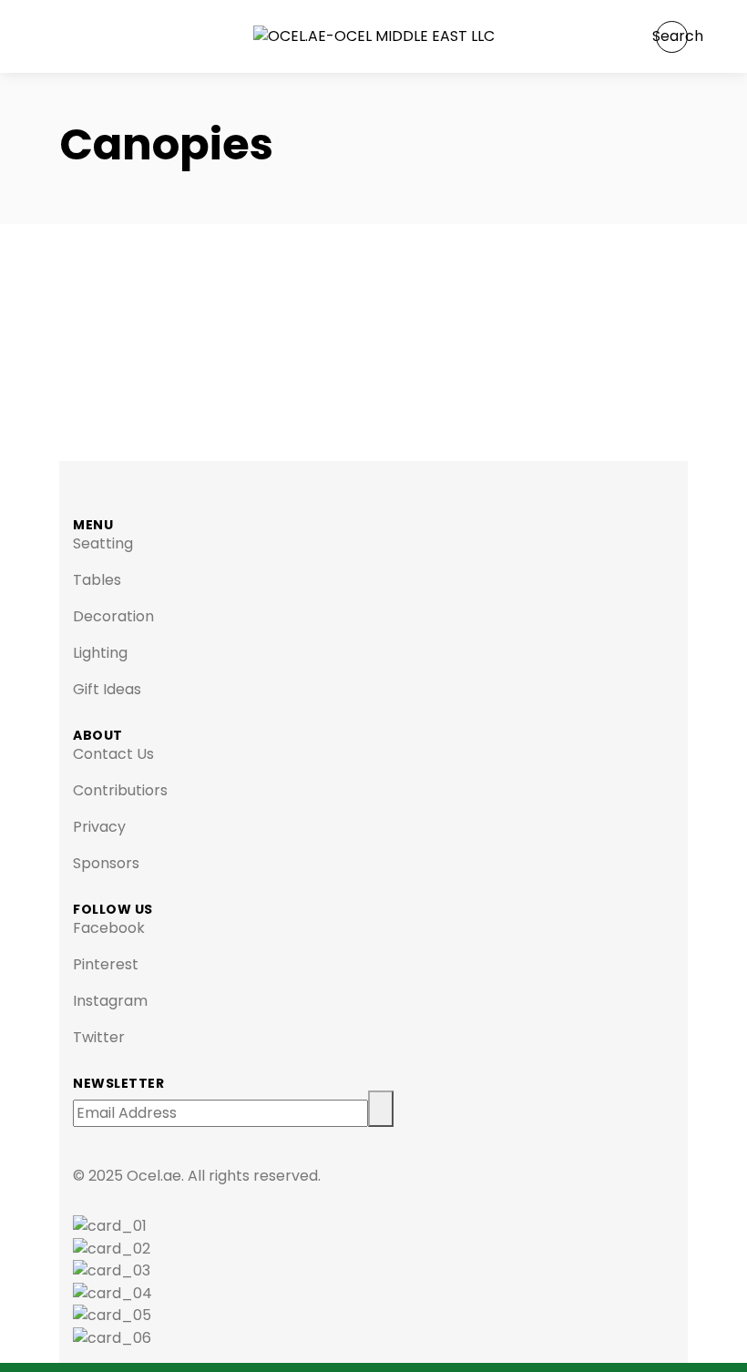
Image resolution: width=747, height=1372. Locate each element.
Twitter (99, 1037)
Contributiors (120, 790)
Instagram (110, 1000)
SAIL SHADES (185, 269)
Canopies (139, 321)
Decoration (113, 616)
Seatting (103, 543)
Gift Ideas (107, 689)
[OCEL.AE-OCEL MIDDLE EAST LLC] (374, 37)
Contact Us (113, 753)
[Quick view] (64, 358)
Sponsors (106, 863)
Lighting (100, 652)
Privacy (99, 826)
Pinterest (105, 964)
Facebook (109, 927)
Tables (97, 579)
